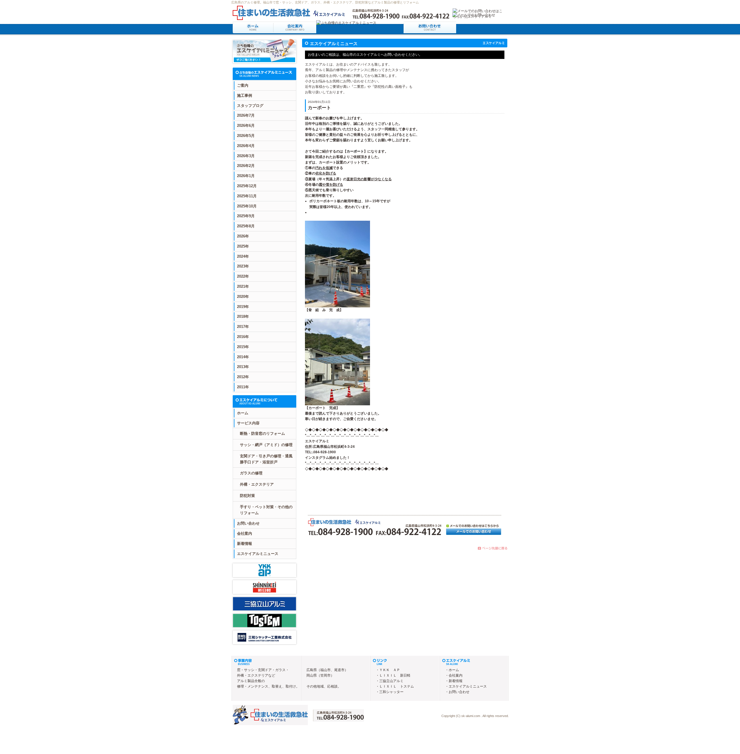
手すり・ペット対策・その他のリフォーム (266, 510)
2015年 (243, 347)
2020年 (243, 296)
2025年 (243, 246)
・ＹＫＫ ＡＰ (388, 670)
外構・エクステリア (257, 484)
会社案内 (244, 533)
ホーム (242, 413)
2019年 (243, 306)
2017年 (243, 326)
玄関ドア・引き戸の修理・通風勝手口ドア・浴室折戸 (266, 459)
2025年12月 (247, 186)
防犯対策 (247, 495)
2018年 (243, 316)
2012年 (243, 377)
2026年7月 (246, 115)
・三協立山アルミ (390, 681)
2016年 (243, 337)
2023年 (243, 266)
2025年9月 (246, 216)
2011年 (243, 387)
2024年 (243, 256)
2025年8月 (246, 226)
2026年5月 (246, 135)
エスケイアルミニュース (257, 553)
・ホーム (452, 670)
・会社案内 (453, 675)
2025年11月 (247, 196)
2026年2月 (246, 166)
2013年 (243, 367)
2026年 (243, 236)
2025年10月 (247, 206)
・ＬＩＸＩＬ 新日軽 (393, 675)
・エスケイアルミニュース (466, 686)
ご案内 (242, 85)
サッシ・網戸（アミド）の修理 (266, 445)
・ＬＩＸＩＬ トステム (395, 686)
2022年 (243, 276)
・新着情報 (453, 681)
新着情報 (244, 543)
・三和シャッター (390, 692)
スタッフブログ (250, 105)
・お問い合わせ (457, 692)
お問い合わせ (248, 523)
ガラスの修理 (251, 473)
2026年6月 (246, 125)
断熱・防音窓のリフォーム (262, 433)
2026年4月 (246, 146)
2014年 (243, 357)
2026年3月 (246, 156)
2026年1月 (246, 176)
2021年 (243, 286)
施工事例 (244, 95)
